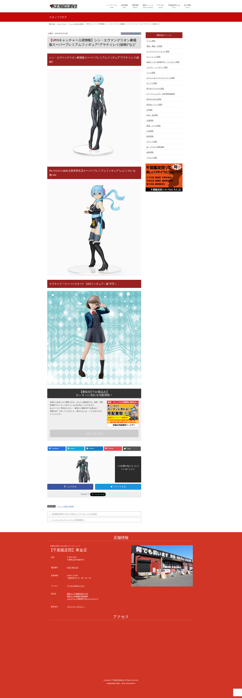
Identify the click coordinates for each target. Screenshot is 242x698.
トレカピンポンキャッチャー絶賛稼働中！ (68, 520)
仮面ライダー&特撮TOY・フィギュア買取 (162, 62)
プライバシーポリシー (76, 607)
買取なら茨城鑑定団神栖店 (77, 596)
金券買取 (150, 152)
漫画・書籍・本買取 (154, 46)
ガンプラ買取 (151, 83)
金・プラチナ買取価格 (155, 147)
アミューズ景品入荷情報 (131, 33)
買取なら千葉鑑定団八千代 (77, 594)
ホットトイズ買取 (153, 57)
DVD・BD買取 (152, 115)
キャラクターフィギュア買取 (157, 51)
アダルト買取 (151, 158)
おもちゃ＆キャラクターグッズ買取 (160, 78)
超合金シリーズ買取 (154, 105)
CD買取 (149, 110)
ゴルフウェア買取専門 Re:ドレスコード (82, 599)
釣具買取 (150, 136)
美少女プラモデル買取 (155, 89)
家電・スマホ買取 (153, 126)
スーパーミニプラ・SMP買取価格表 (160, 94)
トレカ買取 (150, 73)
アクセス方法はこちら (76, 586)
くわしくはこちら (94, 433)
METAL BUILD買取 (153, 99)
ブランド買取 (151, 142)
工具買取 (150, 131)
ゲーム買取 (150, 41)
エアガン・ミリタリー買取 (157, 67)
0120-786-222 (72, 568)
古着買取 (150, 120)
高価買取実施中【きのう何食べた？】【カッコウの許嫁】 (75, 514)
